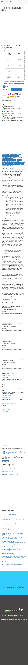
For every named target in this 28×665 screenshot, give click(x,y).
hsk (14, 154)
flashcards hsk (19, 160)
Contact (12, 614)
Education (6, 154)
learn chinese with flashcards (7, 158)
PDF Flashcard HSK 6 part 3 (8, 471)
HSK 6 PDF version (6, 411)
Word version (21, 257)
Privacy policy (4, 615)
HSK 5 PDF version (6, 397)
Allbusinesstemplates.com (6, 619)
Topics (12, 617)
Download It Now (16, 90)
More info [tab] (5, 168)
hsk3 (3, 164)
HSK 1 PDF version (6, 321)
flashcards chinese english (6, 155)
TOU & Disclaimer (22, 614)
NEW (25, 615)
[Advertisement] (14, 27)
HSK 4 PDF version (6, 377)
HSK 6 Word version (6, 409)
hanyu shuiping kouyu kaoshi (19, 164)
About (16, 614)
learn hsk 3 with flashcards (20, 162)
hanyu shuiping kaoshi (9, 164)
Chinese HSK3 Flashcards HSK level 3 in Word (12, 469)
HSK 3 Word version (6, 355)
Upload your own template (13, 615)
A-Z (22, 615)
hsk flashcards (18, 154)
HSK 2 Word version (6, 336)
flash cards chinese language (16, 157)
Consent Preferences (5, 614)
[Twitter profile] (22, 610)
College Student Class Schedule (9, 517)
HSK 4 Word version (6, 375)
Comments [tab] (12, 168)
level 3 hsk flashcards (14, 161)
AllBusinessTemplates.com (8, 2)
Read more (5, 461)
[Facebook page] (19, 610)
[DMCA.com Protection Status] (11, 610)
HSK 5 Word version (6, 395)
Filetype (16, 617)
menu (25, 2)
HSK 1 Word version (6, 319)
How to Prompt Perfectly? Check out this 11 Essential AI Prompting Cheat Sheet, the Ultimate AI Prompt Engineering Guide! (13, 563)
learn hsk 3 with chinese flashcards (8, 162)
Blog (20, 615)
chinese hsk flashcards (6, 157)
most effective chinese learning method (9, 160)
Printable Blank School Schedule (9, 514)
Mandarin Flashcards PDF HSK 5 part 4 (10, 474)
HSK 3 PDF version (6, 357)
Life (3, 154)
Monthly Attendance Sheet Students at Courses (12, 523)
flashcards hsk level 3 (6, 161)
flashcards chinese (16, 155)
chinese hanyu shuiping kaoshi (7, 165)
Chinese (10, 154)
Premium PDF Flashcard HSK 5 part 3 (10, 477)
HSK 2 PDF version (6, 338)
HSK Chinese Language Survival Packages (13, 453)
